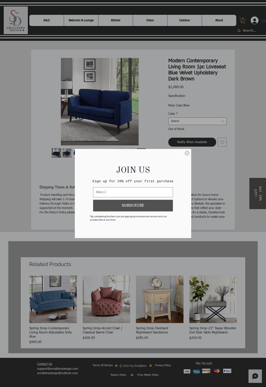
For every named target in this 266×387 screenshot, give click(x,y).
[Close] (187, 153)
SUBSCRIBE (133, 205)
